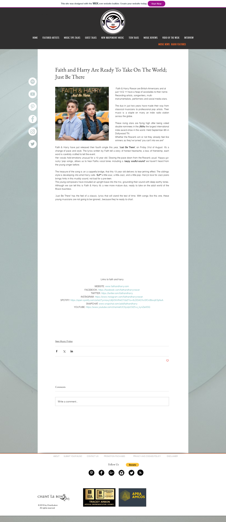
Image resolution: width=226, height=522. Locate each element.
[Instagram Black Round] (121, 473)
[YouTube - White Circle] (32, 94)
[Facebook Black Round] (101, 473)
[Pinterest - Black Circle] (91, 473)
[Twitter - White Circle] (32, 144)
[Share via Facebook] (56, 351)
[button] (132, 465)
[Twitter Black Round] (131, 473)
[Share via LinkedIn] (71, 351)
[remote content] (112, 216)
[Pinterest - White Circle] (32, 106)
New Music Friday (64, 341)
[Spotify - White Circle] (32, 81)
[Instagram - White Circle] (32, 131)
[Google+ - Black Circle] (111, 473)
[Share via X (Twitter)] (64, 351)
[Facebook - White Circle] (32, 119)
